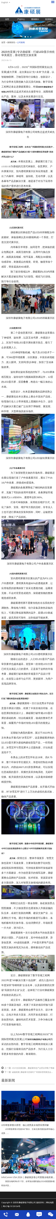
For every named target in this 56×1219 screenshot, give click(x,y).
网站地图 (50, 1202)
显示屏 (11, 497)
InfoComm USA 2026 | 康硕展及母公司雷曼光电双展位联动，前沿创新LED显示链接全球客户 (28, 1177)
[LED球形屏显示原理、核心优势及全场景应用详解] (28, 1106)
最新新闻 (8, 1080)
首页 (7, 19)
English (4, 2)
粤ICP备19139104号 (11, 1206)
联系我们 (49, 19)
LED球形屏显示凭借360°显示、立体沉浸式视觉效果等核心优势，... (28, 1131)
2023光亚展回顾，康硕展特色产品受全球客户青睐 (33, 1068)
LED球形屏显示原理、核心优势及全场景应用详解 (25, 1125)
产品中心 (21, 19)
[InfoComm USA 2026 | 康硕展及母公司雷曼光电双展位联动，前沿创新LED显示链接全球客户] (28, 1156)
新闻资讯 (11, 42)
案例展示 (35, 19)
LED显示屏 (6, 166)
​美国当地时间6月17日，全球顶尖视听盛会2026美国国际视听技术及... (28, 1183)
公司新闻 (21, 42)
